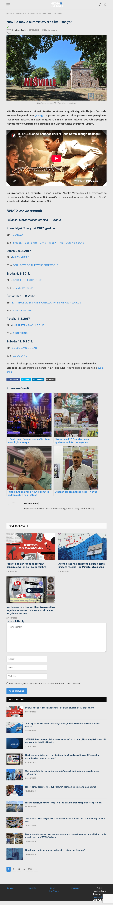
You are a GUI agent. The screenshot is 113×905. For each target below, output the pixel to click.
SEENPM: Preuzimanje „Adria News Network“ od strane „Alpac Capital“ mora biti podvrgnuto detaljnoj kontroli (65, 741)
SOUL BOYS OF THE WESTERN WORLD (36, 265)
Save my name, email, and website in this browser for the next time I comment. (45, 683)
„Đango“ (40, 115)
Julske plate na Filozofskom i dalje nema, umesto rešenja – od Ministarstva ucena (81, 565)
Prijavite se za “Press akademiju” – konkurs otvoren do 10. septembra (26, 565)
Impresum (75, 888)
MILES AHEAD (20, 257)
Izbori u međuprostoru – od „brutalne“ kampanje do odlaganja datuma (60, 787)
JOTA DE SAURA (22, 310)
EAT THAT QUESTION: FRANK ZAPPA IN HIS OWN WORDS (46, 302)
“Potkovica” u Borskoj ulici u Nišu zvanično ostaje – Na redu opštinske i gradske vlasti (65, 820)
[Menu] (8, 4)
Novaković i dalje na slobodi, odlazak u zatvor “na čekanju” (55, 850)
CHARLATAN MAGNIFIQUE (28, 325)
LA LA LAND (20, 355)
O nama (10, 888)
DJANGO (18, 234)
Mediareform (99, 897)
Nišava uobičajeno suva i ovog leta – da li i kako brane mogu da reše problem (63, 803)
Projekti (32, 888)
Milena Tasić (20, 30)
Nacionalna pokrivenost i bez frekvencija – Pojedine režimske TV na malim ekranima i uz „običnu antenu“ (30, 610)
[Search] (105, 4)
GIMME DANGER (23, 287)
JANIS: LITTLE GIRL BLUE (27, 280)
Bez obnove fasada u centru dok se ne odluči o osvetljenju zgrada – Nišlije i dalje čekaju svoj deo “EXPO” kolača (65, 835)
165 (30, 869)
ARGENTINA (20, 333)
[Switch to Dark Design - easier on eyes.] (100, 4)
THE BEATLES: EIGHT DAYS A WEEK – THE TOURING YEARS (48, 242)
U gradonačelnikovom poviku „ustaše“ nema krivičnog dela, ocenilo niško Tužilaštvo (62, 772)
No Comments (50, 30)
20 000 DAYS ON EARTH (26, 347)
